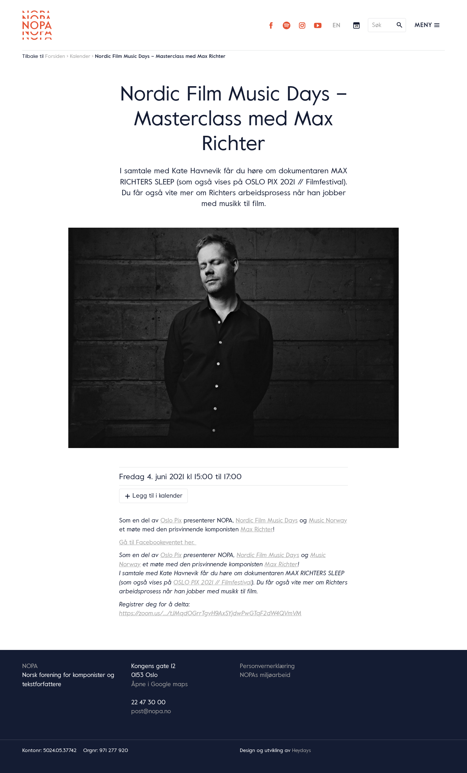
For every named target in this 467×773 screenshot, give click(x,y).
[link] (171, 520)
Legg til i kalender (156, 495)
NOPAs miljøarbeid (265, 674)
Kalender (80, 56)
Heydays (301, 750)
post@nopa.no (151, 711)
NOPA (30, 665)
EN (337, 25)
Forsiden (55, 56)
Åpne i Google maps (159, 684)
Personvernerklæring (267, 665)
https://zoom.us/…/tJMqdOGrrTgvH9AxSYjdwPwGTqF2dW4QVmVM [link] (210, 613)
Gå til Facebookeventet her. (157, 542)
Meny (424, 24)
